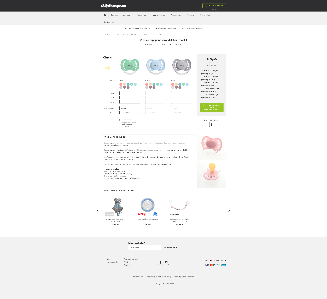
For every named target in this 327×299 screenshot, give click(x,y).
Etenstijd (190, 15)
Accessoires (176, 15)
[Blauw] (128, 84)
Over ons (111, 259)
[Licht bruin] (124, 84)
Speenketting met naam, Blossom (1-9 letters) (179, 220)
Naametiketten (159, 15)
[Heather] (124, 87)
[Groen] (131, 84)
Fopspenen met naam (121, 15)
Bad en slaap (205, 15)
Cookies (127, 265)
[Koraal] (121, 84)
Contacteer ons (131, 259)
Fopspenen (141, 15)
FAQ (126, 262)
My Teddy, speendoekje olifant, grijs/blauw (116, 220)
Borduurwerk (109, 22)
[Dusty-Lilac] (128, 87)
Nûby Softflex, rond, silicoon (147, 219)
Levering (213, 65)
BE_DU (116, 34)
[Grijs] (121, 87)
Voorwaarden (113, 262)
